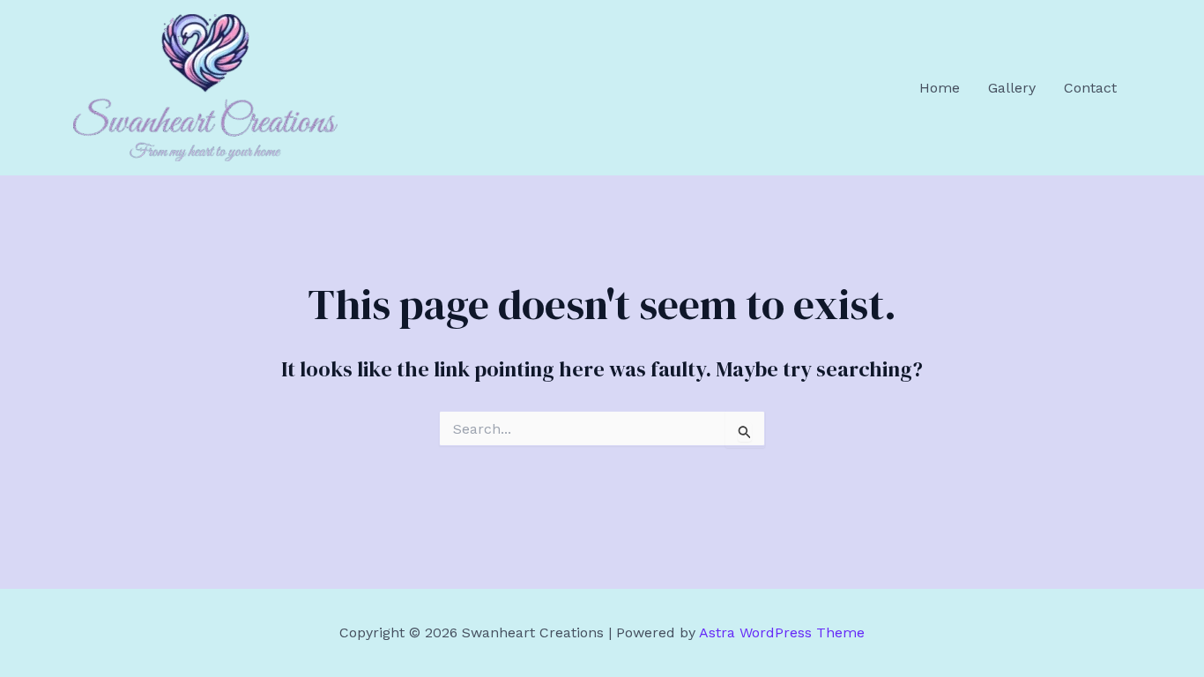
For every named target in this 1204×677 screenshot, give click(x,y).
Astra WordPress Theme (782, 632)
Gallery (1012, 87)
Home (939, 87)
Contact (1090, 87)
